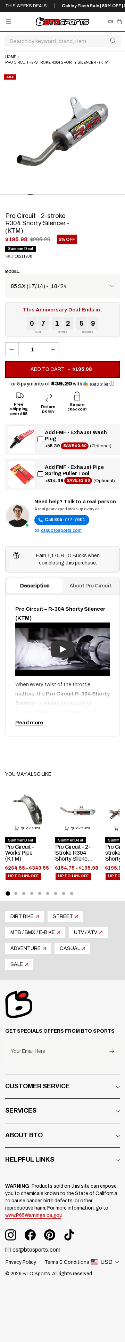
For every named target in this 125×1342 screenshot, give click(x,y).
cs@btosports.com (61, 530)
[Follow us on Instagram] (10, 1235)
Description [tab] (35, 585)
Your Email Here (28, 1051)
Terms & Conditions (66, 1262)
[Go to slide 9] (72, 893)
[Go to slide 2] (16, 893)
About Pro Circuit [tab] (90, 585)
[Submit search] (113, 41)
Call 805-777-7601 (65, 519)
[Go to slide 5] (40, 893)
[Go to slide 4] (32, 893)
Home (10, 57)
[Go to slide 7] (56, 893)
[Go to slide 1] (7, 893)
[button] (62, 384)
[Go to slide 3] (24, 893)
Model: (12, 272)
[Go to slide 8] (64, 893)
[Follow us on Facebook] (30, 1235)
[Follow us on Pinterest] (49, 1235)
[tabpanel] (62, 665)
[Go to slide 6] (48, 893)
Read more (29, 722)
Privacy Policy (21, 1262)
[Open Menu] (8, 21)
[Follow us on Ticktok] (69, 1235)
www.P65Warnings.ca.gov (33, 1215)
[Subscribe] (112, 1052)
